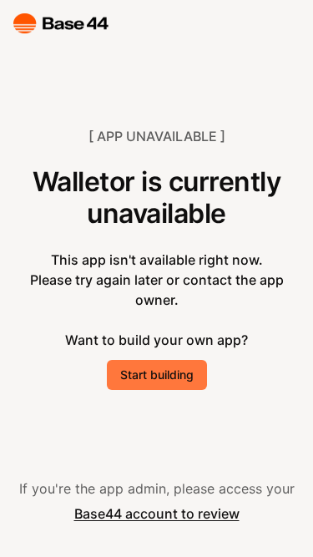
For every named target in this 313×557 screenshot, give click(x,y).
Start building (157, 374)
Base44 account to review (157, 513)
